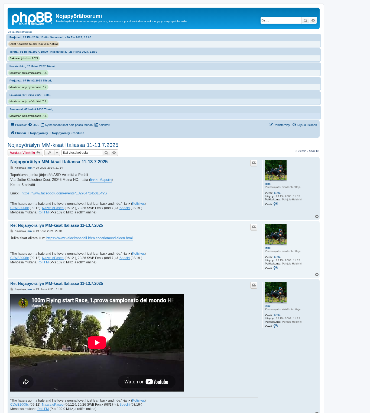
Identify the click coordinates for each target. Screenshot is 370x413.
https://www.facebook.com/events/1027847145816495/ (64, 193)
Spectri (124, 208)
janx (268, 183)
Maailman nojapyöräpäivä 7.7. (28, 72)
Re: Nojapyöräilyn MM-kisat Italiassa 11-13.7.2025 (56, 225)
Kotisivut (138, 204)
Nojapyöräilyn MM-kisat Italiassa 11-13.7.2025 (63, 145)
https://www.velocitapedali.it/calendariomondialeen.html (89, 238)
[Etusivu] (32, 17)
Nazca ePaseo (53, 208)
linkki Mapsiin (101, 180)
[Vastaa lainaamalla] (253, 163)
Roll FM (43, 212)
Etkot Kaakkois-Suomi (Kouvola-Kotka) (33, 43)
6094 (277, 192)
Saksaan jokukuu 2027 (23, 58)
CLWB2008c (19, 208)
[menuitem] (33, 125)
